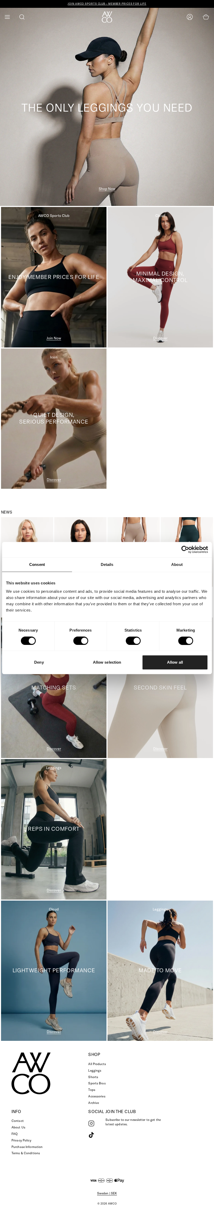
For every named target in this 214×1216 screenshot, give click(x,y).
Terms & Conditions (25, 1153)
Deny (39, 662)
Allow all (175, 662)
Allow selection (107, 662)
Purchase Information (27, 1147)
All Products (97, 1064)
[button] (7, 17)
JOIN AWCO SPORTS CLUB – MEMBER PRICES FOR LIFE (107, 3)
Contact (17, 1121)
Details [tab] (107, 565)
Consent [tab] (37, 565)
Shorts (93, 1077)
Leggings (94, 1070)
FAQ (14, 1134)
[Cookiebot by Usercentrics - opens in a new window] (185, 550)
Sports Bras (96, 1083)
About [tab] (177, 565)
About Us (18, 1127)
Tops (91, 1090)
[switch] (80, 641)
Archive (93, 1103)
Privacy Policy (21, 1140)
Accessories (96, 1096)
